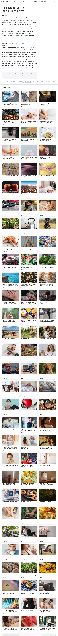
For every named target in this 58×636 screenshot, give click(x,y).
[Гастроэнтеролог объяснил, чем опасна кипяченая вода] (29, 226)
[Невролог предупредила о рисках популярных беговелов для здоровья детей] (47, 624)
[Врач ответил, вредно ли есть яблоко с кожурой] (10, 189)
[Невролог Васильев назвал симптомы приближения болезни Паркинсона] (10, 534)
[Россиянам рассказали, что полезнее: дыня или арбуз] (29, 479)
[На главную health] (6, 1)
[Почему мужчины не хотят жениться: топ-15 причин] (47, 606)
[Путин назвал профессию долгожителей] (47, 153)
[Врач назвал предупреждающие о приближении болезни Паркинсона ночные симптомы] (47, 588)
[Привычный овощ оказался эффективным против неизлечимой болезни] (29, 262)
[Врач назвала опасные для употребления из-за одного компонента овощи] (47, 262)
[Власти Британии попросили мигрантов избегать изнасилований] (29, 135)
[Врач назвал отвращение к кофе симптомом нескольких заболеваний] (10, 552)
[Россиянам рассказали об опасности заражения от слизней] (47, 515)
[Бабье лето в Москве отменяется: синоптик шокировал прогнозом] (47, 316)
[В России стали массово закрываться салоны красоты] (47, 189)
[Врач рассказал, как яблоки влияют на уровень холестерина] (10, 117)
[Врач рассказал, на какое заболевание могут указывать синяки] (29, 244)
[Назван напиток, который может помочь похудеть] (47, 334)
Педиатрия (11, 4)
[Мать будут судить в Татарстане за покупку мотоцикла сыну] (10, 208)
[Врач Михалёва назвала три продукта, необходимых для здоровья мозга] (10, 244)
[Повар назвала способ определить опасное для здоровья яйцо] (10, 153)
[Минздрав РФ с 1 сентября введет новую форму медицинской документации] (10, 497)
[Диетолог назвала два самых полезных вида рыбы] (47, 135)
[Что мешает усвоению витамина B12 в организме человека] (29, 280)
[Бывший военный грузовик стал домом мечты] (29, 371)
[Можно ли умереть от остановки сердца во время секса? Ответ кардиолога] (29, 117)
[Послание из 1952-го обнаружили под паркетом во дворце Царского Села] (10, 171)
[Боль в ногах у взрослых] (47, 461)
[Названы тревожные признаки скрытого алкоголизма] (47, 552)
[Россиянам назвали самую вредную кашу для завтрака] (10, 262)
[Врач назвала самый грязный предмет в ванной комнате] (10, 479)
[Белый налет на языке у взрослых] (10, 461)
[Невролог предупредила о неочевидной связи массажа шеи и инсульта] (10, 624)
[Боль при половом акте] (29, 534)
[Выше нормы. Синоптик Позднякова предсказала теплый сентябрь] (47, 244)
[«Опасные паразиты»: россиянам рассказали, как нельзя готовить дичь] (29, 298)
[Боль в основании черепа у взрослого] (47, 298)
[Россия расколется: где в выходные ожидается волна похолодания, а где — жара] (47, 226)
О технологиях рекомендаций (49, 635)
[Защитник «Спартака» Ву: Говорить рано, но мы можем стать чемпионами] (29, 461)
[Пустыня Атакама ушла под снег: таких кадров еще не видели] (29, 189)
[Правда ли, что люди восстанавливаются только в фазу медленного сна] (47, 443)
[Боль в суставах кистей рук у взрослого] (47, 534)
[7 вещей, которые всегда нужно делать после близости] (29, 208)
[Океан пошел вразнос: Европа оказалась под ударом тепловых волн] (10, 280)
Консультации (4, 4)
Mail (1, 635)
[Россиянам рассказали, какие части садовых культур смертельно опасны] (29, 515)
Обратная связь (40, 635)
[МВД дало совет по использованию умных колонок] (47, 479)
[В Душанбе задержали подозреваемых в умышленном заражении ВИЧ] (10, 99)
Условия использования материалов (31, 635)
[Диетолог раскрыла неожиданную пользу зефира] (29, 153)
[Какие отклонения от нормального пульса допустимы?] (10, 352)
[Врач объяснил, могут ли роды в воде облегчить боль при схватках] (47, 389)
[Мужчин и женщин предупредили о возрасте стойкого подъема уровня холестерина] (29, 425)
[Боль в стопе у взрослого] (10, 515)
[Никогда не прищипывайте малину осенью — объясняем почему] (10, 226)
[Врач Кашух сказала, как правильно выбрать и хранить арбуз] (29, 624)
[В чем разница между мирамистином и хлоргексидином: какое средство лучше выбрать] (29, 443)
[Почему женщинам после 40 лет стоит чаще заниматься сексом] (10, 606)
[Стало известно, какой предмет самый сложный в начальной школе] (10, 389)
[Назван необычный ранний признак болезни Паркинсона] (10, 316)
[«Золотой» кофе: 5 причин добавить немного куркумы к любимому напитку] (47, 570)
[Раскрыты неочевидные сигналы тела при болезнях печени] (47, 117)
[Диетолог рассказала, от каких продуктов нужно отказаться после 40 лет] (47, 407)
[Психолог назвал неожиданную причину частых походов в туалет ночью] (10, 443)
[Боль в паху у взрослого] (10, 407)
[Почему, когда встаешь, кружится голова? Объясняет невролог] (29, 171)
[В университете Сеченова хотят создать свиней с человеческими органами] (10, 570)
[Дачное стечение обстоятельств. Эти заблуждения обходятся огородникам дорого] (29, 352)
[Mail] (1, 1)
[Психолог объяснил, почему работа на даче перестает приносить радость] (29, 334)
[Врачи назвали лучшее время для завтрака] (29, 316)
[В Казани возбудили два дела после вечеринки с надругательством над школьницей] (10, 135)
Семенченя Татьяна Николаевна (15, 43)
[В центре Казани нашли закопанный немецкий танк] (29, 99)
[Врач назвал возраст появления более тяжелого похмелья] (10, 371)
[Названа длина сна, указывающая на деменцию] (47, 99)
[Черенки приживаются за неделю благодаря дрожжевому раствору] (29, 570)
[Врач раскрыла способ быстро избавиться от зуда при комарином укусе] (10, 588)
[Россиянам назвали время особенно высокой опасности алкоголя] (10, 334)
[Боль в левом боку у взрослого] (10, 425)
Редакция (22, 635)
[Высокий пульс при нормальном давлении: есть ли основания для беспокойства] (47, 171)
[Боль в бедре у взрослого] (29, 606)
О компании (5, 635)
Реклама (9, 635)
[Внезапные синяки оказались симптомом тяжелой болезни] (10, 298)
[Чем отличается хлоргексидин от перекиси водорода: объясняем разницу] (47, 352)
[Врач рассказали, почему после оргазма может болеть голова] (47, 208)
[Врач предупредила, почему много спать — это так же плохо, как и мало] (29, 389)
